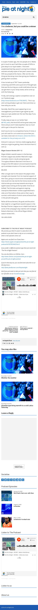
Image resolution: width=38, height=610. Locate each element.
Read (13, 2)
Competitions (6, 23)
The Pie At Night (4, 318)
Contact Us (33, 2)
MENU (6, 17)
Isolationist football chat (22, 519)
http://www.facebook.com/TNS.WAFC (14, 101)
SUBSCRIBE (22, 2)
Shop (28, 2)
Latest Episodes (12, 318)
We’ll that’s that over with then (24, 493)
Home (3, 2)
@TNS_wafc (6, 122)
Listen (17, 2)
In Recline (17, 506)
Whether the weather (8, 378)
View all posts (16, 340)
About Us (8, 2)
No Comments (5, 31)
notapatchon (8, 29)
